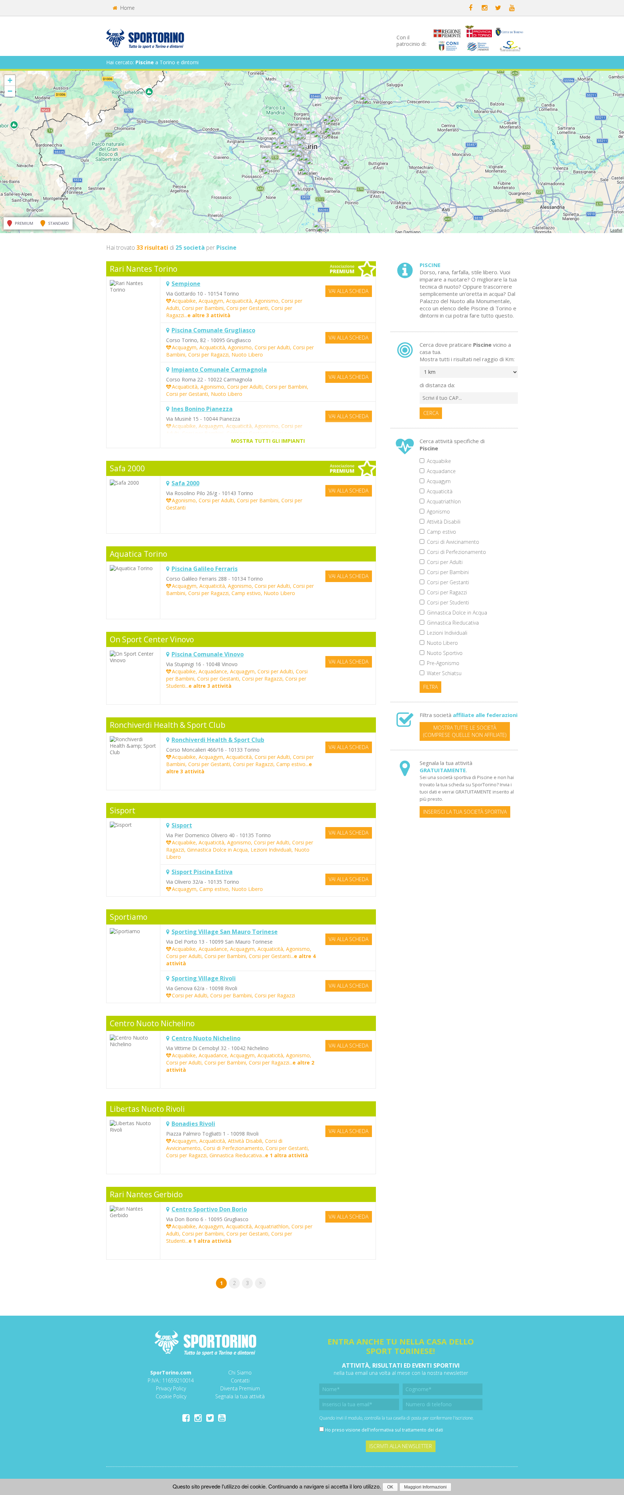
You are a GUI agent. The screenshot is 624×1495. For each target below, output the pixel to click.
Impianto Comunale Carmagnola (219, 369)
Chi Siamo (240, 1372)
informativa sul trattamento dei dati (406, 1430)
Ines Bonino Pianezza (202, 409)
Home (127, 7)
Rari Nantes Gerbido (146, 1194)
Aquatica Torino (138, 554)
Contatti (240, 1380)
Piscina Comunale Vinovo (208, 654)
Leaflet (616, 230)
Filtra (430, 686)
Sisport (122, 810)
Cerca (430, 413)
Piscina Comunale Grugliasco (213, 330)
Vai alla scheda (348, 291)
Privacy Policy (171, 1388)
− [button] (10, 91)
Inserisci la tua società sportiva (465, 811)
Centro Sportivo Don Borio (209, 1209)
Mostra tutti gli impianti (268, 440)
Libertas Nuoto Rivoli (147, 1109)
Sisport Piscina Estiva (202, 872)
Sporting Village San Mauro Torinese (225, 932)
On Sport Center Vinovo (152, 639)
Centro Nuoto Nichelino (152, 1023)
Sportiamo (128, 917)
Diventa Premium (240, 1388)
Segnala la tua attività (240, 1396)
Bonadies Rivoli (193, 1124)
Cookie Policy (171, 1396)
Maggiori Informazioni (425, 1487)
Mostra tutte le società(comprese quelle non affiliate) (464, 731)
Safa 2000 (127, 468)
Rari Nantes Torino (143, 269)
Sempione (186, 284)
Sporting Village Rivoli (204, 978)
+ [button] (10, 80)
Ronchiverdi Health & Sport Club (167, 725)
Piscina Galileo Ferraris (205, 569)
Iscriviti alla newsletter (400, 1446)
